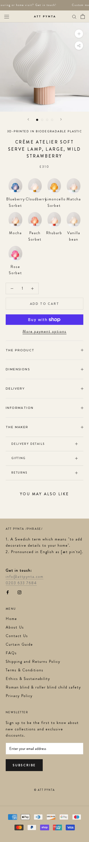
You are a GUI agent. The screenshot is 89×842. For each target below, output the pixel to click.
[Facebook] (7, 592)
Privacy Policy (19, 695)
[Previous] (28, 119)
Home (11, 618)
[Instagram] (19, 592)
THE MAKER (17, 427)
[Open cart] (83, 16)
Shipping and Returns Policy (33, 661)
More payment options (44, 331)
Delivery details (28, 444)
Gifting (18, 458)
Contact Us (17, 636)
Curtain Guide (19, 644)
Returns (19, 473)
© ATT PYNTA (44, 790)
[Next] (61, 119)
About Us (15, 627)
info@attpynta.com (24, 576)
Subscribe (24, 765)
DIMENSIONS (18, 369)
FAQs (11, 653)
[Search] (74, 16)
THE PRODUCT (20, 350)
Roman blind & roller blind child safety (43, 687)
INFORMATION (19, 408)
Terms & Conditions (24, 670)
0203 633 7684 (21, 583)
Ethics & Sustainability (28, 678)
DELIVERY (15, 388)
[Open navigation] (6, 16)
